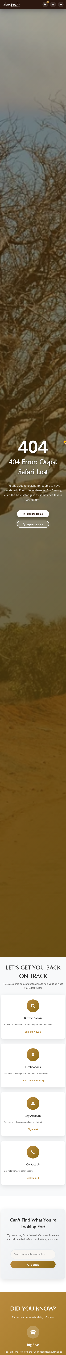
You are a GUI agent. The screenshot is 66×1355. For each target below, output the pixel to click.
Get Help (32, 1178)
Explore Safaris (35, 524)
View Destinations (32, 1080)
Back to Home (35, 513)
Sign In (32, 1129)
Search (35, 1264)
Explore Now (32, 1031)
